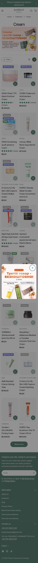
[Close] (32, 267)
